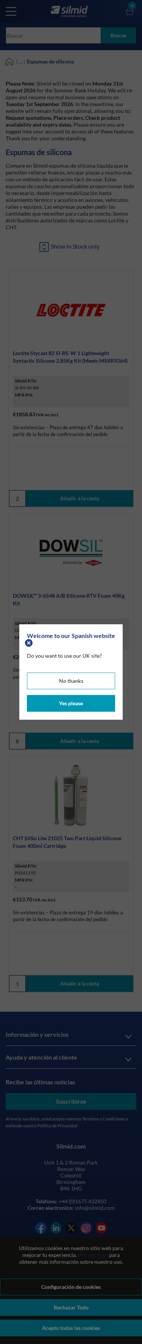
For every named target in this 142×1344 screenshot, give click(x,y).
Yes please (71, 703)
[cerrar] (30, 642)
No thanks (71, 681)
